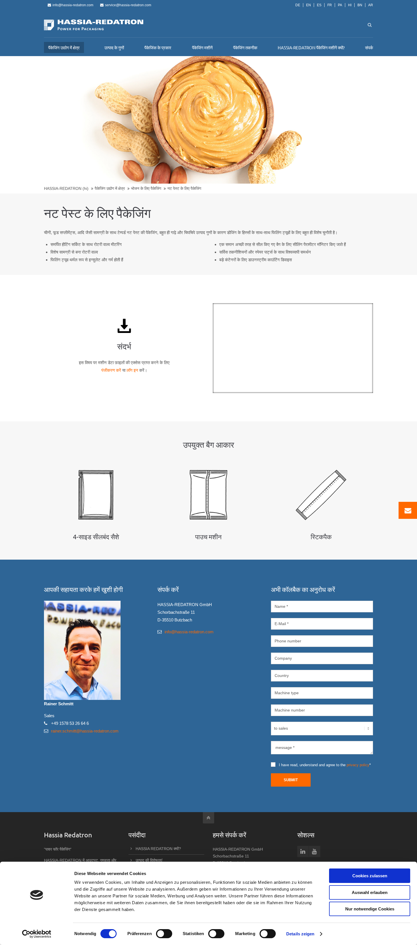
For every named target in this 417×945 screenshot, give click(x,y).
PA (340, 5)
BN (359, 5)
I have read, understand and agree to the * (325, 765)
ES (319, 5)
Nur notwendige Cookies (369, 908)
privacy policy (358, 765)
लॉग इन (132, 370)
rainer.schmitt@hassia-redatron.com (85, 731)
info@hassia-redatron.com (72, 5)
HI (349, 5)
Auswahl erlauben (369, 892)
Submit (291, 780)
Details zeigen (300, 933)
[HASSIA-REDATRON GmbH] (93, 25)
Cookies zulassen (369, 875)
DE (297, 5)
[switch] (164, 933)
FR (329, 5)
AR (370, 5)
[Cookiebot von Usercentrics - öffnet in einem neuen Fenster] (37, 934)
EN (308, 5)
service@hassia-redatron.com (128, 5)
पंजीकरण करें (111, 370)
